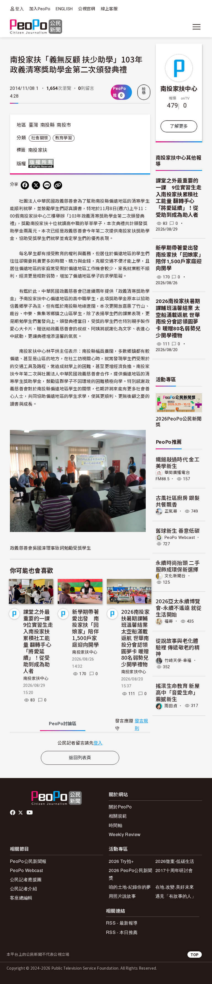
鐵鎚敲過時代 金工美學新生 (178, 462)
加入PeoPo (39, 8)
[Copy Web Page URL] (58, 185)
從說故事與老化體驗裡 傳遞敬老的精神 (178, 647)
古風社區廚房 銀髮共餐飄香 (178, 501)
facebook (13, 812)
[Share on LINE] (47, 185)
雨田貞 (171, 705)
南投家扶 (37, 150)
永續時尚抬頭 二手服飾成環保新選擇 (178, 566)
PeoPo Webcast (180, 537)
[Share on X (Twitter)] (36, 185)
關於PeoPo (120, 806)
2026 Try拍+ (121, 861)
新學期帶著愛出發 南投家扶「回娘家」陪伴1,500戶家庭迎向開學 (85, 628)
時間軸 (115, 825)
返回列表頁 (80, 757)
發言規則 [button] (141, 724)
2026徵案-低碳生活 (174, 861)
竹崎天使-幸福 (178, 660)
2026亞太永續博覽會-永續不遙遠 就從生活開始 (179, 607)
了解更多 (179, 126)
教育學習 (63, 137)
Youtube (30, 812)
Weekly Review (125, 834)
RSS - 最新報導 (121, 923)
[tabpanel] (80, 743)
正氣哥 (171, 511)
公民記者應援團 (25, 879)
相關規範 (118, 816)
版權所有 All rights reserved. (42, 163)
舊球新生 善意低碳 (178, 530)
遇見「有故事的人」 (175, 896)
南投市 (64, 125)
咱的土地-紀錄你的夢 (130, 887)
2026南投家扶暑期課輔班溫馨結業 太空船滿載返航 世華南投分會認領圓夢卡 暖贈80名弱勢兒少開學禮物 (135, 638)
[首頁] (36, 27)
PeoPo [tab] (62, 723)
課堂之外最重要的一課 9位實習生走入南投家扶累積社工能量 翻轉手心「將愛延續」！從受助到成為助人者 (39, 641)
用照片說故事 (122, 896)
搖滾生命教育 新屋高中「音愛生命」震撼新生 (178, 692)
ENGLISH (64, 8)
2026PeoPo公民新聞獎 (179, 421)
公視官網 (86, 8)
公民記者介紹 (23, 888)
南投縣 (47, 125)
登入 (19, 9)
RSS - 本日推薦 (121, 932)
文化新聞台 (175, 575)
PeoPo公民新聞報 (28, 861)
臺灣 (33, 125)
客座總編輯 (21, 897)
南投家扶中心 (36, 678)
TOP (194, 954)
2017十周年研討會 (174, 870)
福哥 (169, 621)
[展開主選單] (196, 26)
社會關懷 (39, 137)
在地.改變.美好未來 (174, 887)
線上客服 (109, 8)
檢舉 (144, 91)
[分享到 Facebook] (25, 185)
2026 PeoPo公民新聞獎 (130, 874)
